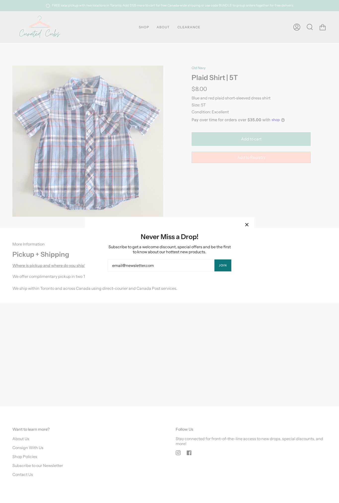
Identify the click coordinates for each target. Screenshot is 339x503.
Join (223, 265)
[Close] (246, 224)
